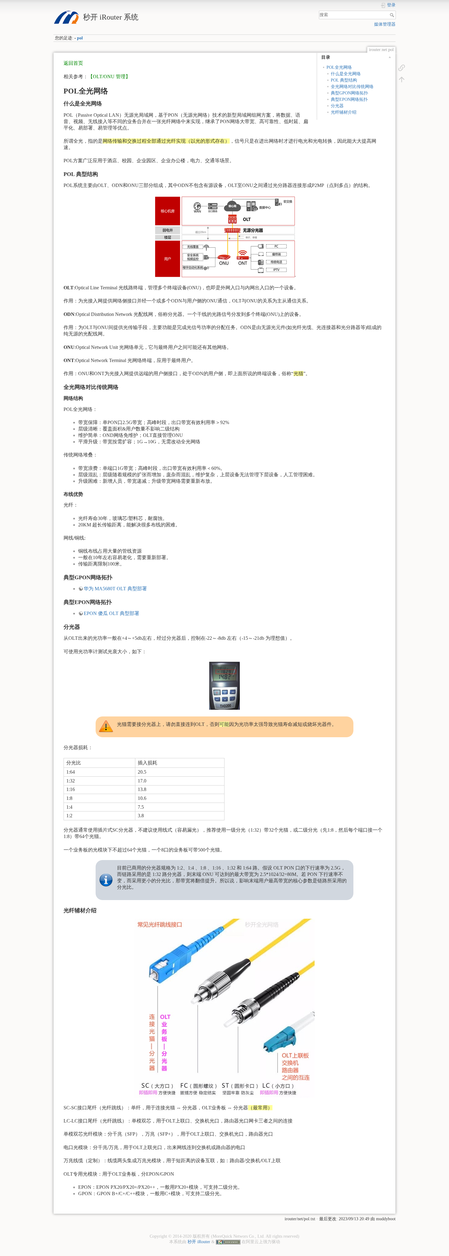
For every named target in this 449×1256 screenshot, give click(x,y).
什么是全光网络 (346, 73)
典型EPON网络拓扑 (349, 99)
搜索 (393, 15)
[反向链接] (402, 67)
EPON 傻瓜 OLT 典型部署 (111, 613)
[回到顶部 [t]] (402, 79)
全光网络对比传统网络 (352, 86)
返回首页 (73, 63)
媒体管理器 (385, 24)
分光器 (337, 106)
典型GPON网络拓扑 (349, 93)
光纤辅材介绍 (343, 112)
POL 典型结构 (344, 80)
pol (80, 38)
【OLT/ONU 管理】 (109, 76)
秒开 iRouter (199, 1242)
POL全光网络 (339, 67)
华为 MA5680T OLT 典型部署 (115, 588)
